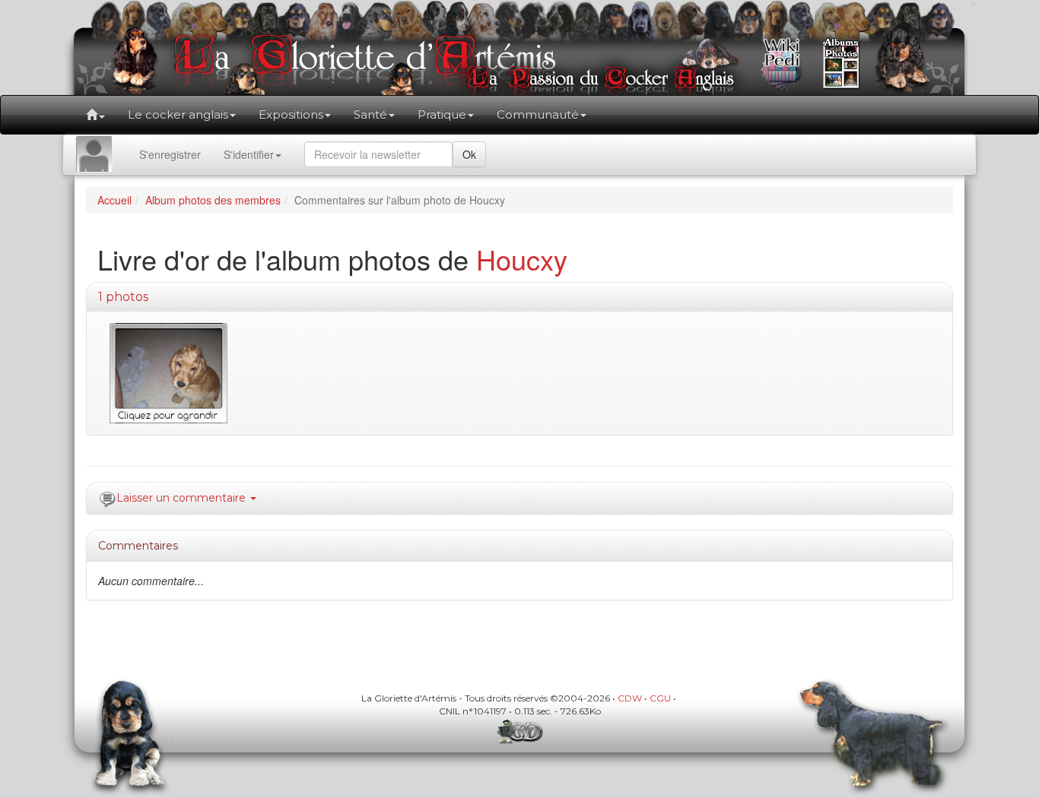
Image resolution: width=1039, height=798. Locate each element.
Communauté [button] (538, 114)
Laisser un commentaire (182, 498)
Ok (469, 154)
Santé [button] (370, 114)
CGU (660, 698)
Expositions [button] (291, 114)
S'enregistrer (170, 154)
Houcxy (521, 258)
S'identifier (249, 154)
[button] (95, 115)
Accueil (114, 199)
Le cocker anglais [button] (178, 114)
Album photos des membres (213, 199)
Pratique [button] (442, 114)
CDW (630, 698)
